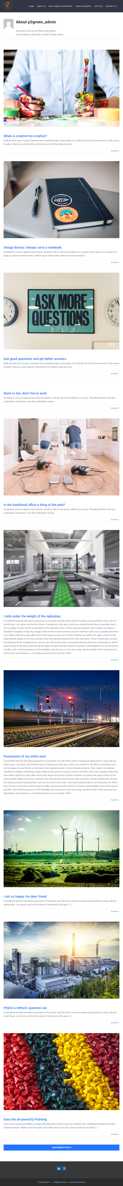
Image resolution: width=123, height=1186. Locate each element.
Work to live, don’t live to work (25, 393)
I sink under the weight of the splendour (61, 568)
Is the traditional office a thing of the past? (61, 457)
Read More (114, 151)
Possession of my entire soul (61, 708)
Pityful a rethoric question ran (61, 960)
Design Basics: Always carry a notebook (61, 199)
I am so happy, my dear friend (61, 848)
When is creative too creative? (61, 88)
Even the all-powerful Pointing (61, 1071)
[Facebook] (64, 1168)
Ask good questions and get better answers (61, 311)
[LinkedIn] (59, 1168)
